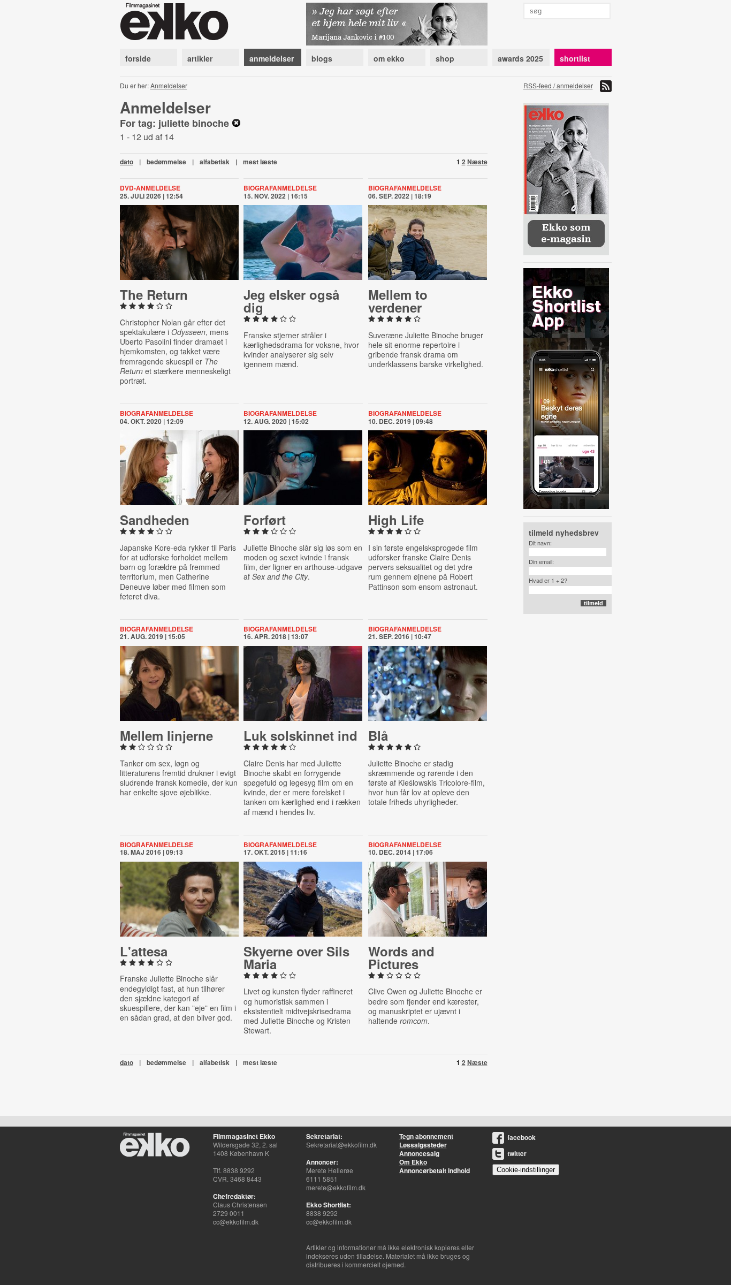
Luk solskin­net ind (300, 735)
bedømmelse (166, 161)
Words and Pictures (401, 957)
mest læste (260, 161)
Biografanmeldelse (280, 188)
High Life (396, 520)
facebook (521, 1137)
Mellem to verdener (398, 300)
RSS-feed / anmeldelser (558, 85)
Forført (264, 520)
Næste (477, 161)
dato (126, 161)
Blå (378, 735)
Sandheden (154, 520)
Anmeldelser (168, 85)
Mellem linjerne (166, 735)
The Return (154, 294)
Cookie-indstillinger (526, 1170)
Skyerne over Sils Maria (296, 957)
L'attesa (143, 951)
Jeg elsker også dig (291, 300)
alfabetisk (215, 161)
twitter (517, 1153)
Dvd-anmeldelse (150, 188)
